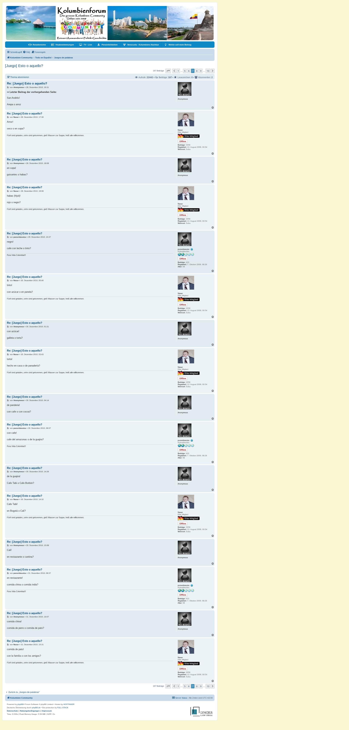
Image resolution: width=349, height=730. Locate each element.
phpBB (20, 704)
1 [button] (178, 70)
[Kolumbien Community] (110, 23)
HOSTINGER (68, 704)
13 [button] (208, 70)
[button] (168, 71)
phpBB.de (36, 708)
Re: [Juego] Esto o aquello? (27, 83)
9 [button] (200, 70)
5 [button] (184, 70)
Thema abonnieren (19, 77)
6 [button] (188, 70)
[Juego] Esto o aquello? (24, 66)
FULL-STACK (62, 708)
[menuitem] (37, 45)
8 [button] (196, 70)
